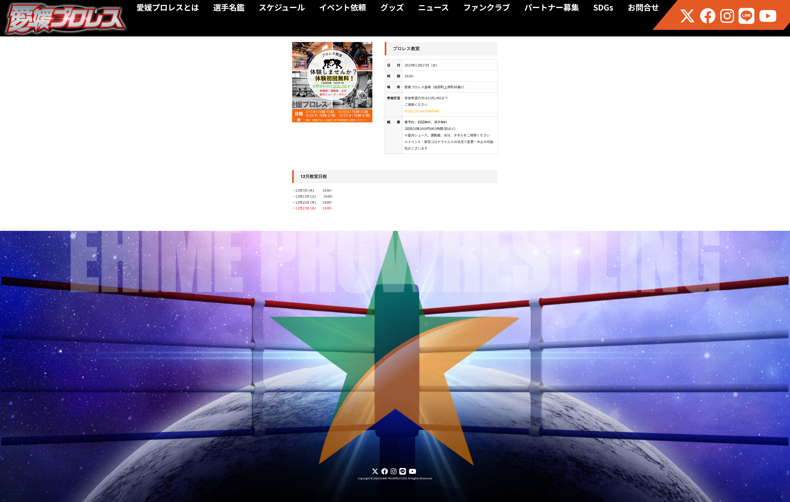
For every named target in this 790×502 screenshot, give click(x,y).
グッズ (392, 8)
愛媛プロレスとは (167, 8)
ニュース (433, 8)
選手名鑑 (228, 8)
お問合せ (643, 8)
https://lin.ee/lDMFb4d (421, 111)
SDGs (603, 8)
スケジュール (282, 8)
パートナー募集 (551, 8)
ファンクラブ (486, 8)
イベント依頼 (342, 8)
